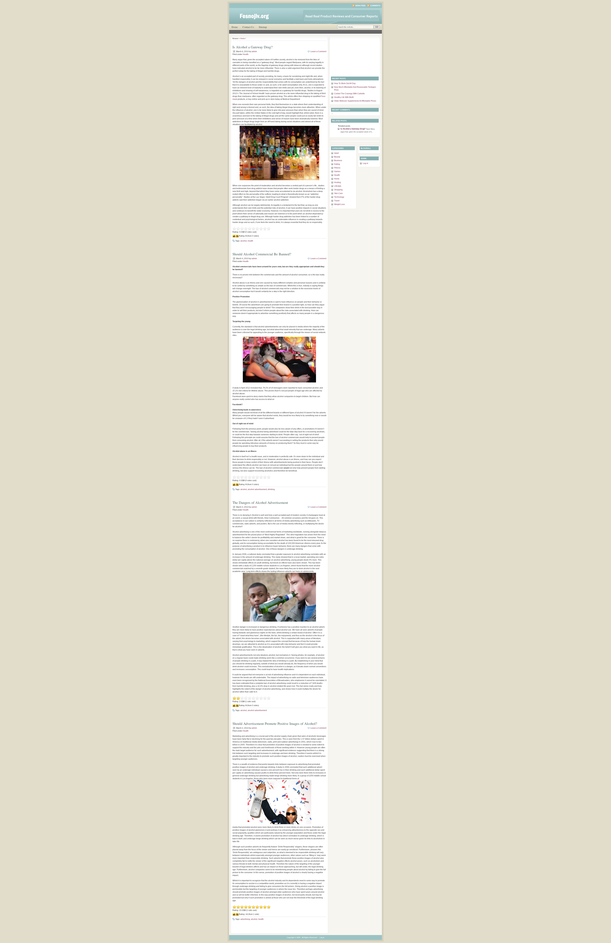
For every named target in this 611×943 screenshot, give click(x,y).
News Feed (360, 6)
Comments (375, 6)
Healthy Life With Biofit (344, 97)
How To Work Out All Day (345, 83)
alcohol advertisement (257, 489)
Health (246, 54)
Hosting (337, 182)
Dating (337, 164)
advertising (245, 919)
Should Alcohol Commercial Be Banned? (261, 254)
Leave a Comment (318, 51)
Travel (337, 201)
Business (338, 160)
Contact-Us (248, 27)
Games (337, 171)
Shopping (338, 190)
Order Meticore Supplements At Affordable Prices (355, 101)
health (250, 241)
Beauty (337, 157)
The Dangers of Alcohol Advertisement (260, 502)
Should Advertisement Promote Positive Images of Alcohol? (274, 723)
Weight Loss (339, 204)
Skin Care (338, 193)
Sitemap (263, 27)
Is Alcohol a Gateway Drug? (252, 47)
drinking (271, 489)
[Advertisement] (351, 57)
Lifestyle (337, 186)
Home (235, 27)
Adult (336, 153)
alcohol (243, 241)
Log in (365, 163)
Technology (339, 197)
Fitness (337, 168)
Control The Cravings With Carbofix (349, 93)
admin (254, 51)
